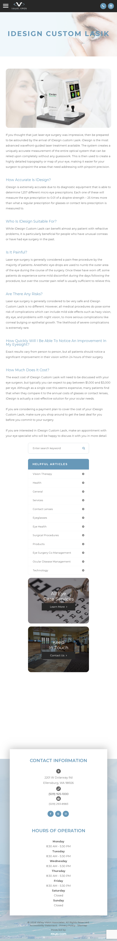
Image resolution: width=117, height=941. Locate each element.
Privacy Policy (67, 925)
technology (40, 570)
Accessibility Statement (43, 925)
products (39, 544)
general (38, 491)
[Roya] (58, 934)
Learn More (57, 606)
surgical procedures (46, 535)
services (38, 500)
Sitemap (82, 925)
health (37, 482)
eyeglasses (40, 517)
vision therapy (42, 473)
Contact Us (57, 655)
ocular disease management (52, 561)
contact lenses (43, 509)
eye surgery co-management (52, 552)
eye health (40, 526)
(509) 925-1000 (59, 794)
